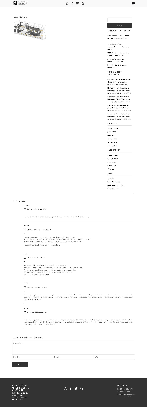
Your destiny (44, 274)
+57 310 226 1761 (126, 389)
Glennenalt (111, 97)
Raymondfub (112, 114)
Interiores (111, 162)
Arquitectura (112, 155)
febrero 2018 (112, 142)
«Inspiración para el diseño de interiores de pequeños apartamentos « (119, 38)
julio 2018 (111, 135)
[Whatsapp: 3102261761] (67, 3)
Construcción (112, 158)
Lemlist (53, 324)
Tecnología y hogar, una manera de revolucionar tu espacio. (118, 46)
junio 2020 (111, 132)
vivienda (110, 169)
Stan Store (36, 299)
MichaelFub (112, 88)
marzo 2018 (112, 139)
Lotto (109, 79)
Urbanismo (111, 165)
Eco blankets (55, 245)
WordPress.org (113, 189)
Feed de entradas (114, 182)
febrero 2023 (112, 128)
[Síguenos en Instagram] (83, 3)
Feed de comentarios (115, 185)
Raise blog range (83, 217)
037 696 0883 (124, 391)
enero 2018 (112, 146)
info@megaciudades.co (126, 394)
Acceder (110, 178)
